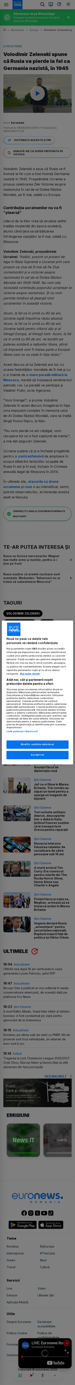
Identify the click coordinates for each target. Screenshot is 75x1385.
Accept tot (37, 754)
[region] (37, 692)
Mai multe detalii (30, 673)
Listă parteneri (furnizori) (22, 731)
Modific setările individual (37, 744)
